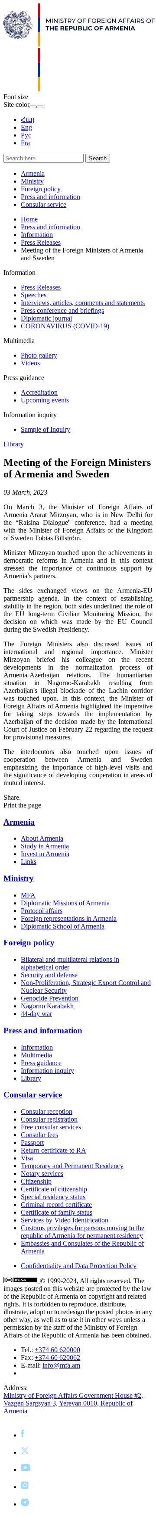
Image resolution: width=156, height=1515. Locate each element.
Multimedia (36, 1055)
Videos (30, 363)
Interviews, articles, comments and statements (83, 302)
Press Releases (41, 242)
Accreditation (39, 392)
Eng (26, 127)
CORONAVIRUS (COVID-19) (65, 326)
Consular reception (46, 1111)
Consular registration (49, 1119)
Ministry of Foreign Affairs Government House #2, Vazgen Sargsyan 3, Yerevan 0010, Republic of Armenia (73, 1403)
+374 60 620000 (57, 1349)
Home (29, 219)
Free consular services (51, 1127)
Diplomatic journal (46, 318)
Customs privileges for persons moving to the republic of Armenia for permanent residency (82, 1231)
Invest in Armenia (45, 853)
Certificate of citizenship (54, 1189)
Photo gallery (39, 355)
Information (37, 234)
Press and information (50, 196)
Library (13, 444)
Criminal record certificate (56, 1204)
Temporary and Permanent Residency (72, 1165)
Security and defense (49, 975)
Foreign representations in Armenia (69, 918)
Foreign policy (41, 189)
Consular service (43, 204)
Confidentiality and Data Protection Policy (78, 1265)
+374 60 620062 (57, 1357)
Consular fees (39, 1134)
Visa (27, 1158)
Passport (32, 1142)
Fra (25, 143)
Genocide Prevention (49, 998)
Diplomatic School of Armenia (62, 926)
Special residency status (53, 1196)
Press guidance (41, 1062)
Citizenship (36, 1181)
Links (28, 861)
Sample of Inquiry (45, 429)
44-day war (36, 1013)
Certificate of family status (56, 1212)
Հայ (27, 119)
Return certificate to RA (53, 1150)
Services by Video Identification (64, 1220)
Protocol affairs (41, 910)
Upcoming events (45, 400)
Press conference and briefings (62, 310)
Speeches (33, 295)
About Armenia (42, 838)
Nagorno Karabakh (47, 1006)
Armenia (33, 173)
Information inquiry (47, 1070)
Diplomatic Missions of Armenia (65, 903)
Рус (26, 135)
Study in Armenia (45, 846)
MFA (28, 895)
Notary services (42, 1173)
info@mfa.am (61, 1365)
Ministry (32, 181)
